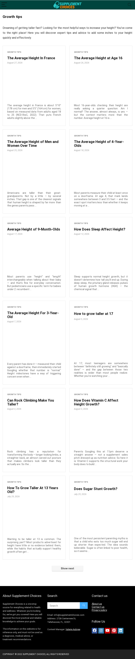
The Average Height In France (31, 58)
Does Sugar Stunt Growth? (95, 489)
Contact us (98, 607)
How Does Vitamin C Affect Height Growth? (96, 402)
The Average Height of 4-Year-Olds (99, 144)
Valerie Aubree (73, 629)
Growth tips (14, 52)
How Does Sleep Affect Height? (99, 229)
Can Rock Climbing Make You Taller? (30, 402)
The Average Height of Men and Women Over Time (33, 144)
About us (97, 603)
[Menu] (4, 4)
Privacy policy (99, 610)
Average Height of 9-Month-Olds (33, 229)
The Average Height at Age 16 (98, 58)
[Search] (129, 4)
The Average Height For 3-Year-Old (33, 315)
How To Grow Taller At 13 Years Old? (32, 490)
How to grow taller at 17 (93, 314)
